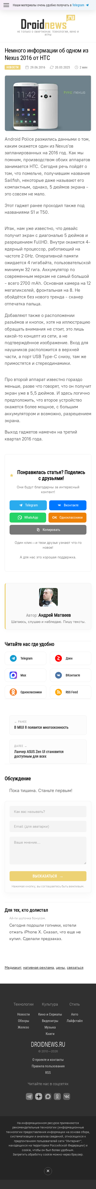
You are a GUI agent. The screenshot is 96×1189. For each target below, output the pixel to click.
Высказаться (48, 876)
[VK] (66, 1096)
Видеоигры (50, 1021)
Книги (50, 1034)
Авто (74, 1014)
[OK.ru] (57, 1096)
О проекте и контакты (48, 1060)
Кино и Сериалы (50, 1014)
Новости (13, 67)
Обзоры (23, 1021)
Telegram (78, 5)
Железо (23, 1027)
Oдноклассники (67, 517)
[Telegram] (29, 1096)
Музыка (50, 1027)
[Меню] (6, 5)
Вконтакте (71, 505)
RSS (48, 1073)
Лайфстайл (75, 1021)
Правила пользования (48, 1066)
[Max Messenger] (48, 1096)
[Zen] (38, 1096)
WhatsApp (31, 517)
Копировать (51, 530)
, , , (44, 967)
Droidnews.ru (48, 1044)
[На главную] (48, 22)
